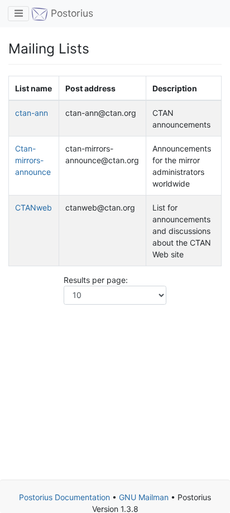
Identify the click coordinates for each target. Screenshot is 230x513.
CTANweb (33, 207)
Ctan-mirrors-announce (33, 160)
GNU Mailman (144, 497)
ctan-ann (31, 113)
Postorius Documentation (64, 497)
